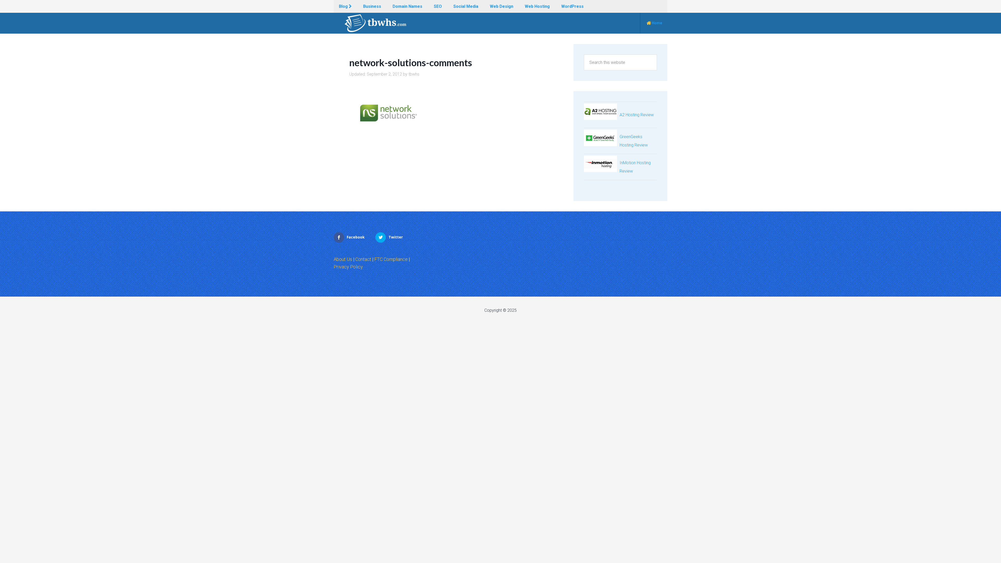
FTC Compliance (391, 259)
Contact (363, 259)
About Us (343, 259)
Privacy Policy (348, 267)
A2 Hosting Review (637, 114)
